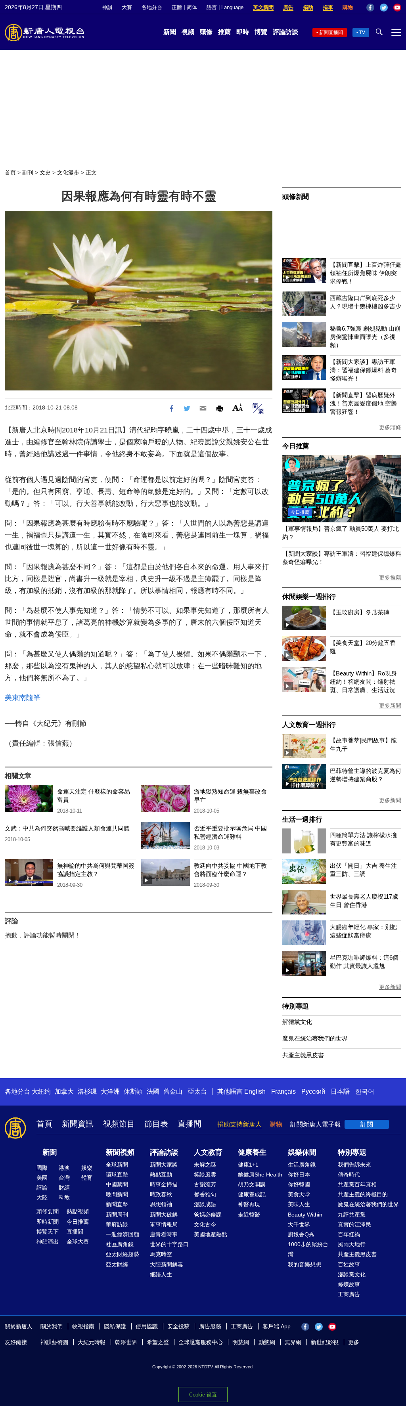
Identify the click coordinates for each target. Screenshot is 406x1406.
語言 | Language (225, 7)
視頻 (188, 32)
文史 (45, 172)
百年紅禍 (349, 1234)
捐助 (308, 7)
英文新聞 (263, 7)
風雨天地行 (352, 1244)
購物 (348, 7)
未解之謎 (205, 1164)
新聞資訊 (78, 1123)
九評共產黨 (352, 1214)
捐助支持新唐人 (239, 1124)
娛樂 (86, 1168)
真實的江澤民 (354, 1224)
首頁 (10, 172)
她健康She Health (260, 1174)
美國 (42, 1178)
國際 (42, 1168)
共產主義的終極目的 (363, 1194)
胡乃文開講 (252, 1184)
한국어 (364, 1091)
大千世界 (299, 1224)
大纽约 (41, 1091)
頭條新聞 (295, 197)
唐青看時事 (164, 1234)
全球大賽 (78, 1241)
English (255, 1091)
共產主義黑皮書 (303, 1055)
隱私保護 (115, 1326)
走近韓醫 (249, 1214)
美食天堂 (299, 1194)
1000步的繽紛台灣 (308, 1249)
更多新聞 (390, 705)
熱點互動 (161, 1174)
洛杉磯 (87, 1091)
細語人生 (161, 1274)
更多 (353, 1342)
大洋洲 (110, 1091)
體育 (86, 1178)
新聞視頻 (120, 1152)
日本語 (340, 1091)
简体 (192, 7)
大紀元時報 (91, 1342)
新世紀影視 (325, 1342)
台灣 (64, 1178)
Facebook (370, 7)
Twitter (384, 7)
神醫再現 (249, 1204)
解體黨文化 (297, 1021)
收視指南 (83, 1326)
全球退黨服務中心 (200, 1342)
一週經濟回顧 (122, 1234)
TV (362, 32)
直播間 (189, 1123)
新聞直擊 (117, 1204)
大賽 (127, 7)
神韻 (107, 7)
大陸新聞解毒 (166, 1264)
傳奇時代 (349, 1174)
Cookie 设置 (203, 1395)
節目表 (156, 1123)
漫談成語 (205, 1204)
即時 (242, 32)
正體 (177, 7)
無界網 (293, 1342)
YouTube (397, 7)
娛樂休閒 (302, 1152)
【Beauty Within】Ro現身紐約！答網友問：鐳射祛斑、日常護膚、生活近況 (363, 681)
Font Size (237, 407)
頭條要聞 (47, 1211)
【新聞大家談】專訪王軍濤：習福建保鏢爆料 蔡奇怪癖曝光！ (363, 370)
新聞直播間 (331, 32)
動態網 (267, 1342)
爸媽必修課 (208, 1214)
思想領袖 (161, 1204)
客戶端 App (276, 1326)
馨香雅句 (205, 1194)
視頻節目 (119, 1123)
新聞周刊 (117, 1214)
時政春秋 (161, 1194)
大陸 (42, 1197)
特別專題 (295, 1006)
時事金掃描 (164, 1184)
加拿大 (64, 1091)
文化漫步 (68, 172)
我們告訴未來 (354, 1164)
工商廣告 (349, 1294)
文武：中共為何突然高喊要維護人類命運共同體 (67, 828)
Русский (313, 1091)
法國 (153, 1091)
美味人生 (299, 1204)
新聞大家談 (164, 1164)
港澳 (64, 1168)
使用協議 (147, 1326)
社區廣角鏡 (120, 1244)
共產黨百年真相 (357, 1184)
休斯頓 (133, 1091)
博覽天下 (47, 1231)
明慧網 (240, 1342)
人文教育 (208, 1152)
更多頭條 (390, 427)
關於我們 (51, 1326)
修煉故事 (349, 1284)
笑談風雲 (205, 1174)
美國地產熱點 (210, 1234)
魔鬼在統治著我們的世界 (315, 1038)
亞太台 (197, 1091)
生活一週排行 (302, 819)
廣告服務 (210, 1326)
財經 (64, 1187)
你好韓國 (299, 1184)
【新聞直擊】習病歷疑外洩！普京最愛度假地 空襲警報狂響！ (363, 403)
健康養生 (252, 1152)
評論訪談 (285, 32)
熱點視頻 (78, 1211)
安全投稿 (178, 1326)
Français (283, 1091)
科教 (64, 1197)
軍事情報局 (164, 1224)
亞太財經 (117, 1264)
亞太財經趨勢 (122, 1254)
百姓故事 (349, 1264)
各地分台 (152, 7)
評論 (42, 1187)
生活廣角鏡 (302, 1164)
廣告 (288, 7)
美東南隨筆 (22, 698)
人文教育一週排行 (308, 725)
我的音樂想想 (304, 1264)
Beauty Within (305, 1214)
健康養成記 (252, 1194)
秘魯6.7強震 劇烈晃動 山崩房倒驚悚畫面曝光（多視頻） (365, 336)
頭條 (206, 32)
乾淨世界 (126, 1342)
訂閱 (366, 1124)
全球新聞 (117, 1164)
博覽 (261, 32)
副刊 (27, 172)
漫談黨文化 (352, 1274)
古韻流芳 (205, 1184)
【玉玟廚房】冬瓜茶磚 (359, 612)
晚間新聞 (117, 1194)
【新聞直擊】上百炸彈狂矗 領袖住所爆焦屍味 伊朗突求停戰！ (365, 273)
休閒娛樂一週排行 (308, 597)
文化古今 (205, 1224)
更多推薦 (390, 577)
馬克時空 (161, 1254)
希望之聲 (158, 1342)
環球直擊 (117, 1174)
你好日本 (299, 1174)
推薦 (224, 32)
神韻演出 (47, 1241)
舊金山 (172, 1091)
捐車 (328, 7)
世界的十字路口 (169, 1244)
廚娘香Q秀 (301, 1234)
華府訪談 (117, 1224)
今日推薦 (295, 446)
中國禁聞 (117, 1184)
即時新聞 (47, 1222)
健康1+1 (248, 1164)
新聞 (169, 32)
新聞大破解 (164, 1214)
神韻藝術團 (54, 1342)
